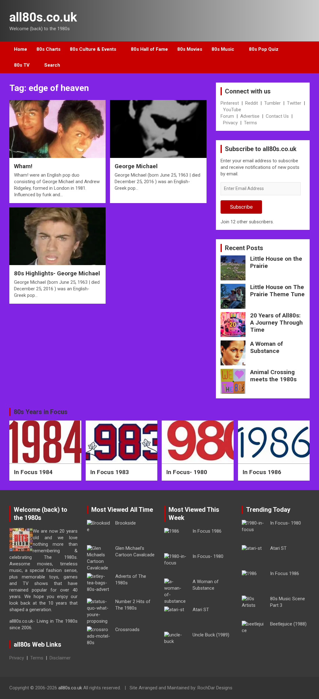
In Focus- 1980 (186, 472)
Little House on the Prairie (276, 262)
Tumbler (272, 103)
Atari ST (201, 609)
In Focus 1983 (109, 472)
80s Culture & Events (93, 49)
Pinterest (230, 103)
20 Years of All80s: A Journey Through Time (276, 322)
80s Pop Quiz (264, 49)
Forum (227, 116)
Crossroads (127, 629)
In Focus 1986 (262, 472)
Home (20, 49)
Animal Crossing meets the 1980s (273, 376)
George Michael (136, 166)
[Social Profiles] (272, 689)
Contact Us (277, 116)
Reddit (251, 103)
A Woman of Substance (266, 347)
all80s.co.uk (43, 17)
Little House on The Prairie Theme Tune (277, 290)
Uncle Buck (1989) (211, 635)
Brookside (125, 523)
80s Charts (48, 49)
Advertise (249, 116)
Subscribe (241, 207)
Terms (250, 123)
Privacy (230, 123)
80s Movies (189, 49)
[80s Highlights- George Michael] (57, 236)
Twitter (294, 103)
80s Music (223, 49)
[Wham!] (57, 129)
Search (52, 65)
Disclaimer (60, 658)
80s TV (22, 65)
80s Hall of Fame (149, 49)
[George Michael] (158, 129)
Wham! (23, 166)
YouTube (232, 109)
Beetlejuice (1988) (288, 624)
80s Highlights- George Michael (57, 273)
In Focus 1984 (33, 472)
